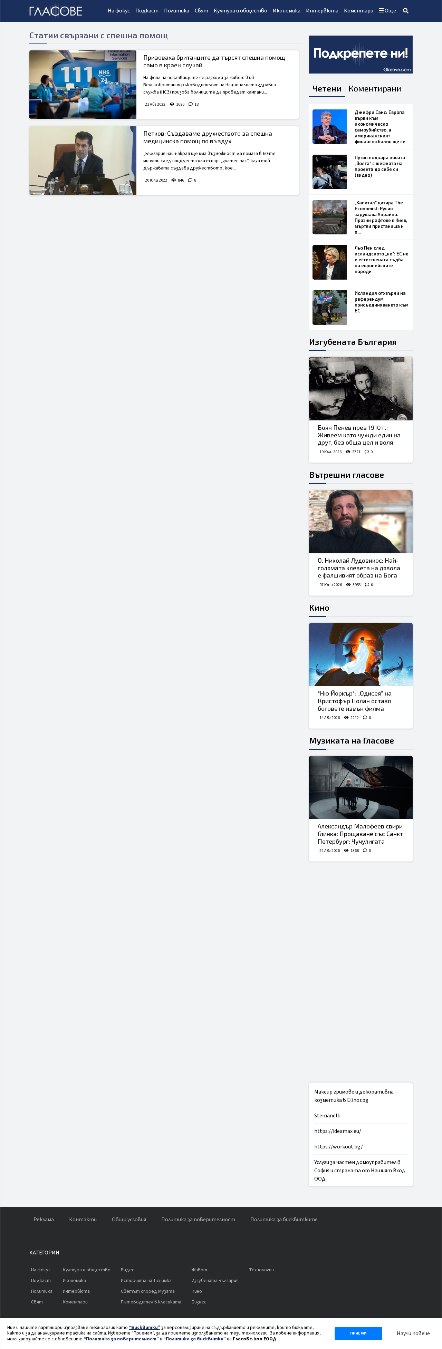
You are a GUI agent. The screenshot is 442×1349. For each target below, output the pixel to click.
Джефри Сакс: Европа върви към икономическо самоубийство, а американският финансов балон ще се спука (380, 129)
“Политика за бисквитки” (194, 1339)
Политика (176, 10)
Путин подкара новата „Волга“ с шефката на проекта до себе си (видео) (380, 166)
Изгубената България (353, 342)
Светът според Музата (148, 1291)
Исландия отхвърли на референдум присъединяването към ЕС (382, 301)
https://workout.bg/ (338, 1147)
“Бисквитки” (144, 1327)
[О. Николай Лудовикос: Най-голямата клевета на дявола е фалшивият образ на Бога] (361, 522)
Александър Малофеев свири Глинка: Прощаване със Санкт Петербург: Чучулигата (360, 833)
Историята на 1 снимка (146, 1280)
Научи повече (413, 1333)
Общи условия (129, 1219)
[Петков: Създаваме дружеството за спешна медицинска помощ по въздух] (82, 160)
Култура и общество (240, 10)
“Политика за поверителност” (121, 1339)
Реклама (43, 1219)
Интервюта (322, 10)
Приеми (358, 1333)
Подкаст (146, 10)
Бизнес (199, 1302)
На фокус (119, 10)
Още (390, 10)
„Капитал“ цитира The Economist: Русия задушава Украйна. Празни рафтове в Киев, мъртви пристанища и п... (381, 217)
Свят (201, 10)
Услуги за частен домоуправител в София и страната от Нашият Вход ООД (359, 1170)
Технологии (261, 1269)
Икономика (286, 10)
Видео (128, 1269)
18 (196, 104)
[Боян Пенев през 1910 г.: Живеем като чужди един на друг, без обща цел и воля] (361, 388)
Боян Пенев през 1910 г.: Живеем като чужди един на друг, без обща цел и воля (359, 435)
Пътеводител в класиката (151, 1302)
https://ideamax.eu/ (337, 1131)
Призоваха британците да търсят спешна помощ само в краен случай (214, 61)
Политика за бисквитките (284, 1219)
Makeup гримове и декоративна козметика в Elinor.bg (354, 1096)
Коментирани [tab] (374, 88)
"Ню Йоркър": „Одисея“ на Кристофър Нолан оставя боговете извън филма (355, 700)
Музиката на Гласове (351, 740)
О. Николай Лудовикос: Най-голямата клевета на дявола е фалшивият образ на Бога (359, 567)
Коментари (358, 10)
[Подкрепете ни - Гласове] (361, 55)
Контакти (83, 1219)
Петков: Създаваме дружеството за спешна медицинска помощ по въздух (207, 137)
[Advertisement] (361, 972)
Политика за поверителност (198, 1219)
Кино (319, 607)
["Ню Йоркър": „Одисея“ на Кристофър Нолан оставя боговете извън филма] (361, 655)
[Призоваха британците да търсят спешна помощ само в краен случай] (82, 84)
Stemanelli (327, 1115)
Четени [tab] (327, 88)
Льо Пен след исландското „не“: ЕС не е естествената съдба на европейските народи (382, 259)
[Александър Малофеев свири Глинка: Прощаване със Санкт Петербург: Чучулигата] (361, 787)
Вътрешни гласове (346, 474)
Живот (199, 1269)
